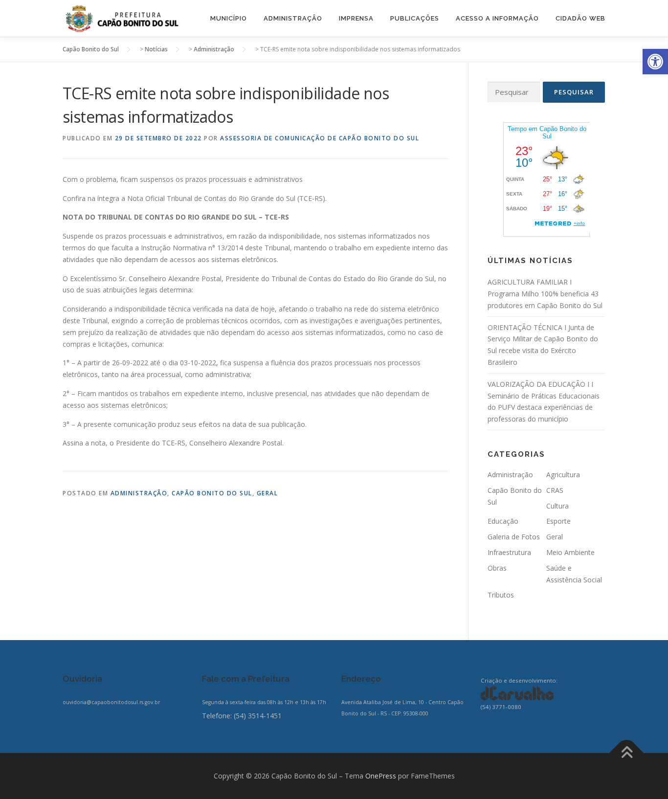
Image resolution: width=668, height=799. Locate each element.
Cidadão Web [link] (580, 18)
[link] (655, 61)
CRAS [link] (554, 490)
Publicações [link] (414, 18)
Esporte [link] (558, 521)
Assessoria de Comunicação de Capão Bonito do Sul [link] (319, 138)
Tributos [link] (501, 594)
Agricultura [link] (563, 474)
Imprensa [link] (356, 18)
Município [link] (228, 18)
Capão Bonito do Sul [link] (212, 493)
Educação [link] (503, 521)
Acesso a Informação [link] (497, 18)
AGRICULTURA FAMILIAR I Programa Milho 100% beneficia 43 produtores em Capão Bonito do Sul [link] (545, 293)
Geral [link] (267, 493)
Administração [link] (293, 18)
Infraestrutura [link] (509, 552)
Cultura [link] (557, 505)
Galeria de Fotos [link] (514, 536)
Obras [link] (497, 568)
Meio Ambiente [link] (570, 552)
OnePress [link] (380, 775)
